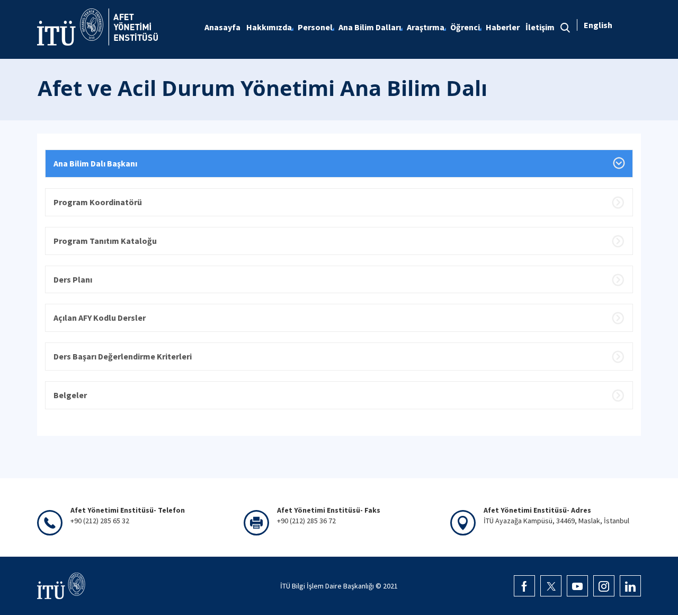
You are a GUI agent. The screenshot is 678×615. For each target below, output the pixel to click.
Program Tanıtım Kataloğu (105, 240)
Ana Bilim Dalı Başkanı (95, 163)
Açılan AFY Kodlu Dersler (99, 317)
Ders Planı (72, 279)
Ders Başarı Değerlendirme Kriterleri (122, 356)
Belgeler (70, 395)
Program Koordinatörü (97, 202)
